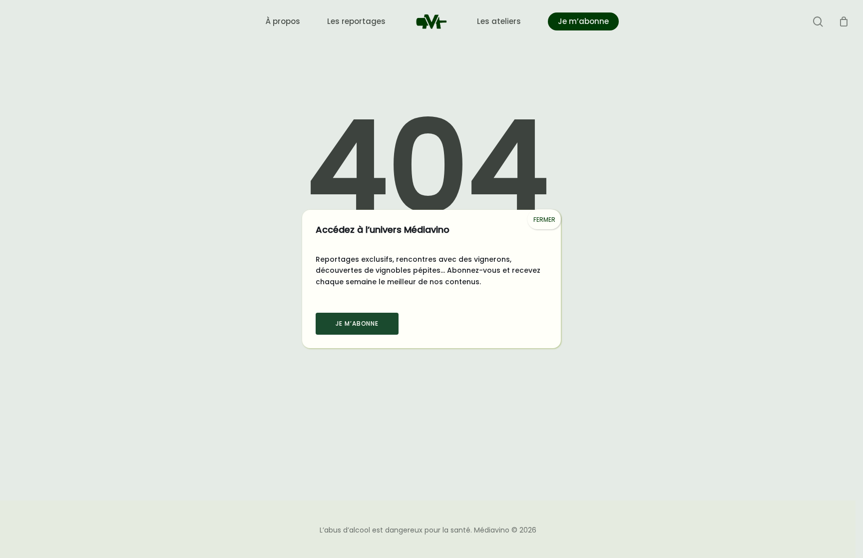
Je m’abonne (357, 323)
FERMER (544, 219)
